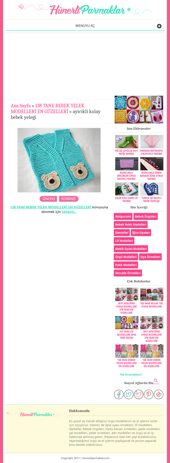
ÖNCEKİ (49, 198)
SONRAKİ (68, 198)
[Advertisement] (85, 64)
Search (155, 380)
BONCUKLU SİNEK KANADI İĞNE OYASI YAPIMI (151, 175)
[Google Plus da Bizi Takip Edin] (158, 394)
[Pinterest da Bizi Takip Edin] (148, 394)
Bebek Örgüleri (145, 216)
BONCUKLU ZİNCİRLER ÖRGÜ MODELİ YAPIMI (126, 175)
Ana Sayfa (21, 106)
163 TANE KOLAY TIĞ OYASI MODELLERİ (151, 305)
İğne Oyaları (141, 233)
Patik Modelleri (126, 265)
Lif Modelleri (124, 241)
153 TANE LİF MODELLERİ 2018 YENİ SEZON (126, 334)
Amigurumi (123, 216)
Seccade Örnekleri (128, 273)
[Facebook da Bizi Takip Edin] (119, 394)
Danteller (121, 233)
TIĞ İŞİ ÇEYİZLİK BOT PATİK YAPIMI (126, 152)
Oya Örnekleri (150, 257)
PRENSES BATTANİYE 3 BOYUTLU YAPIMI (151, 152)
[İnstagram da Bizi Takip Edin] (138, 394)
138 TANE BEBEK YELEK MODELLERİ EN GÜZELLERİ (47, 108)
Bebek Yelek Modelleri (130, 224)
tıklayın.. (69, 211)
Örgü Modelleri (126, 257)
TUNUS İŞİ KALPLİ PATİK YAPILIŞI (151, 199)
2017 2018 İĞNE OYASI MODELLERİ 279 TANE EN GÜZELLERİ (126, 308)
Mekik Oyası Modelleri (131, 249)
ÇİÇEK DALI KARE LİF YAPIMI (126, 199)
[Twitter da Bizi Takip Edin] (129, 394)
